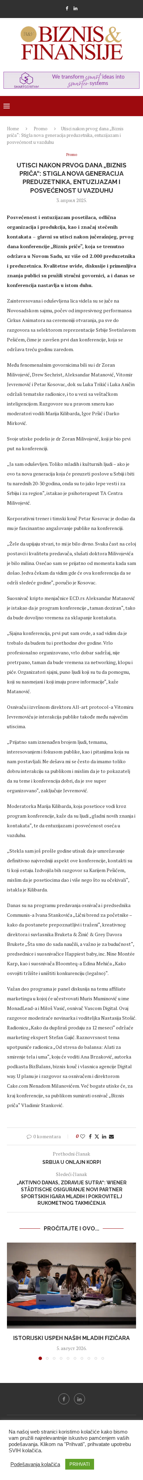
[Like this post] (82, 1136)
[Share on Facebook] (90, 1136)
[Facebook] (67, 8)
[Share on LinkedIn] (104, 1136)
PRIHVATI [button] (79, 1464)
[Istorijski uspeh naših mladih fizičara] (71, 1286)
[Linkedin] (75, 8)
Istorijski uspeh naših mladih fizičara (71, 1338)
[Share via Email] (111, 1136)
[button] (13, 1301)
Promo (41, 128)
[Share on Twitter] (96, 1136)
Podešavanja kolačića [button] (35, 1464)
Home (13, 128)
